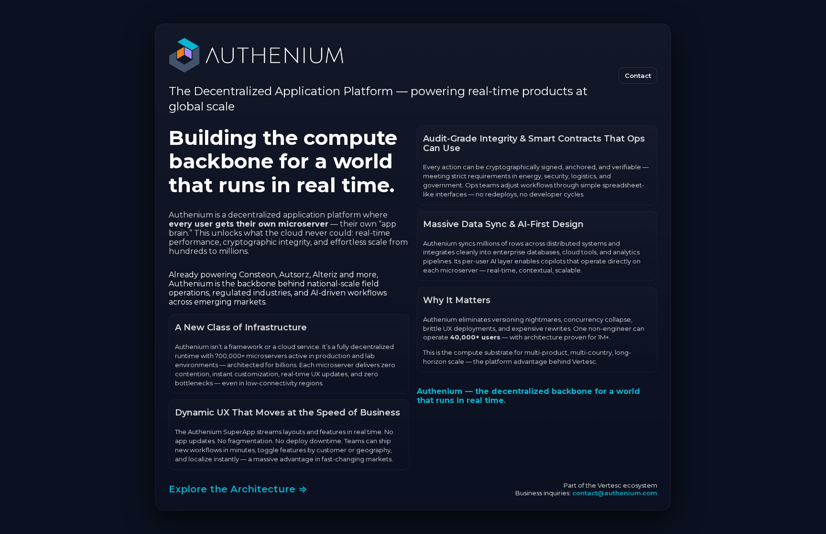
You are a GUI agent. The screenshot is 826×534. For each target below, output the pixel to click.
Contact (638, 75)
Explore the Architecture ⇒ (238, 489)
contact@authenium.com (614, 493)
